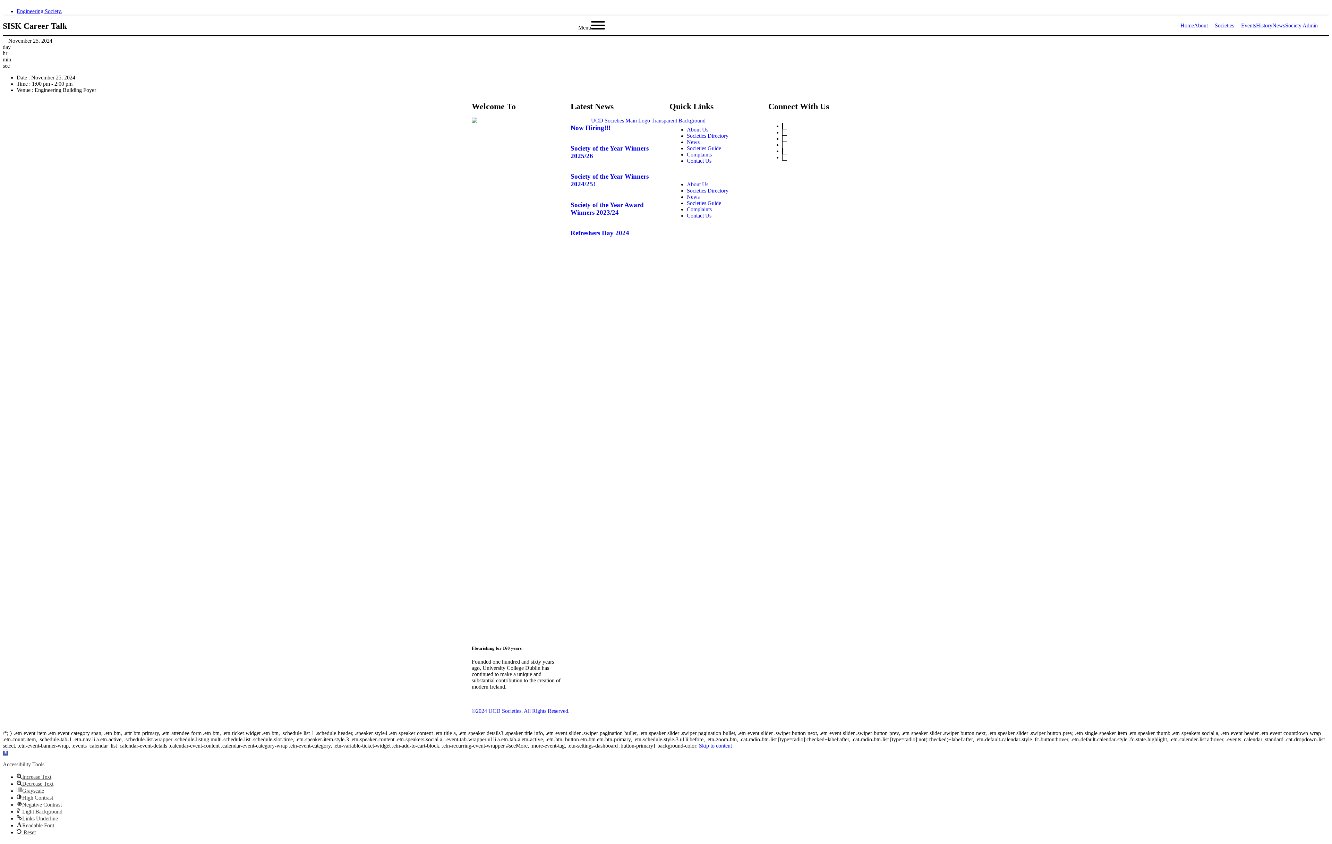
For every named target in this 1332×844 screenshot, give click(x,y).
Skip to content (715, 746)
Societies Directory (707, 136)
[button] (715, 173)
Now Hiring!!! (590, 127)
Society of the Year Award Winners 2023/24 (607, 208)
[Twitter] (782, 126)
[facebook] (1302, 9)
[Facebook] (782, 151)
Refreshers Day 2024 (600, 233)
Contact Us (699, 161)
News (693, 142)
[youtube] (1327, 9)
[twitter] (1290, 9)
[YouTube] (784, 132)
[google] (1315, 9)
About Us (697, 130)
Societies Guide (704, 148)
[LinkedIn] (784, 138)
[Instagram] (784, 145)
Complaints (699, 154)
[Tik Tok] (784, 157)
